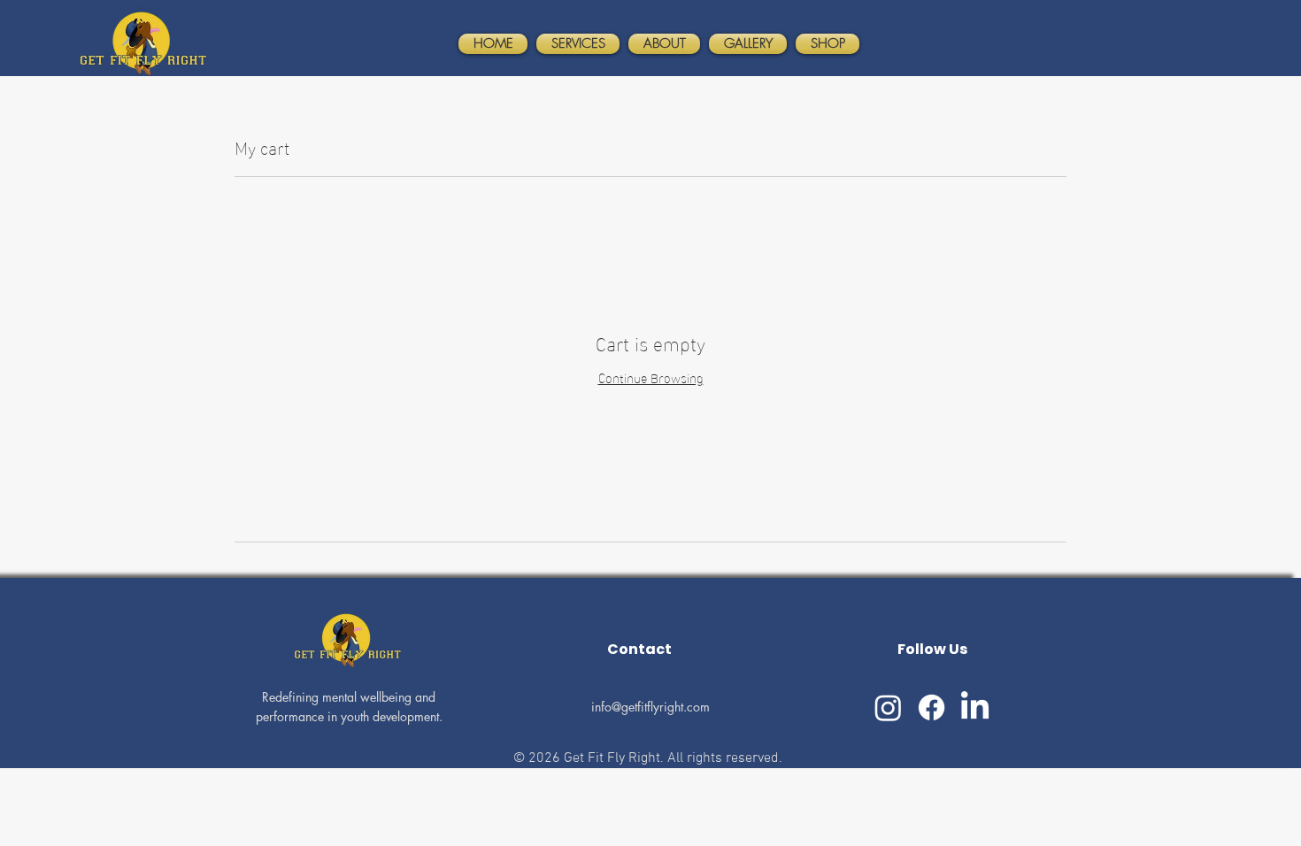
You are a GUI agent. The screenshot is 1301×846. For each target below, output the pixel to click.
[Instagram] (888, 707)
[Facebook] (931, 707)
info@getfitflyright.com (650, 706)
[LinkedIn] (975, 707)
